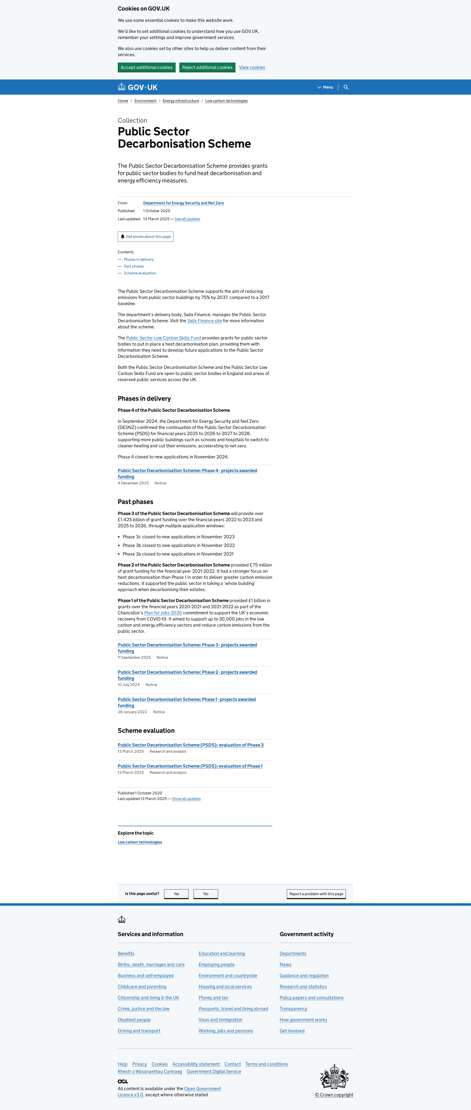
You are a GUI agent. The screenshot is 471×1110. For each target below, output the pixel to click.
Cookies (160, 1064)
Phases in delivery (139, 259)
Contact (232, 1064)
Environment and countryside (228, 975)
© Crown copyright (334, 1094)
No (210, 893)
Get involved (292, 1030)
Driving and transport (139, 1030)
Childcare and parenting (142, 986)
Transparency (293, 1008)
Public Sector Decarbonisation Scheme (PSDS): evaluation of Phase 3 (191, 745)
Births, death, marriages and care (151, 964)
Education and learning (222, 953)
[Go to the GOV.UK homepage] (137, 87)
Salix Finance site (204, 320)
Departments (293, 953)
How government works (303, 1019)
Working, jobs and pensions (226, 1030)
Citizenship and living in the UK (148, 997)
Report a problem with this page (316, 893)
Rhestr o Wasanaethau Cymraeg (150, 1071)
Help (123, 1064)
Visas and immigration (220, 1019)
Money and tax (213, 997)
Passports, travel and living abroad (233, 1008)
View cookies (252, 67)
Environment (145, 100)
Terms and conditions (267, 1064)
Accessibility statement (196, 1064)
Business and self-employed (146, 975)
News (285, 964)
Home (123, 100)
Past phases (134, 266)
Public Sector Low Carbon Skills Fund (163, 338)
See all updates (187, 219)
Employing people (217, 964)
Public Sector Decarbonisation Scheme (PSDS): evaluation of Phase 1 (190, 766)
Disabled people (134, 1019)
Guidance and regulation (304, 975)
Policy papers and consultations (312, 997)
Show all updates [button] (186, 798)
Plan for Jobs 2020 (163, 613)
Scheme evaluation (140, 273)
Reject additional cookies (207, 67)
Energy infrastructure (181, 100)
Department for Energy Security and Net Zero (183, 203)
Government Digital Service (214, 1071)
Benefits (126, 953)
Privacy (139, 1064)
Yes (181, 893)
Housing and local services (225, 986)
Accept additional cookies (147, 67)
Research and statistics (303, 986)
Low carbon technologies (226, 100)
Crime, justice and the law (144, 1008)
